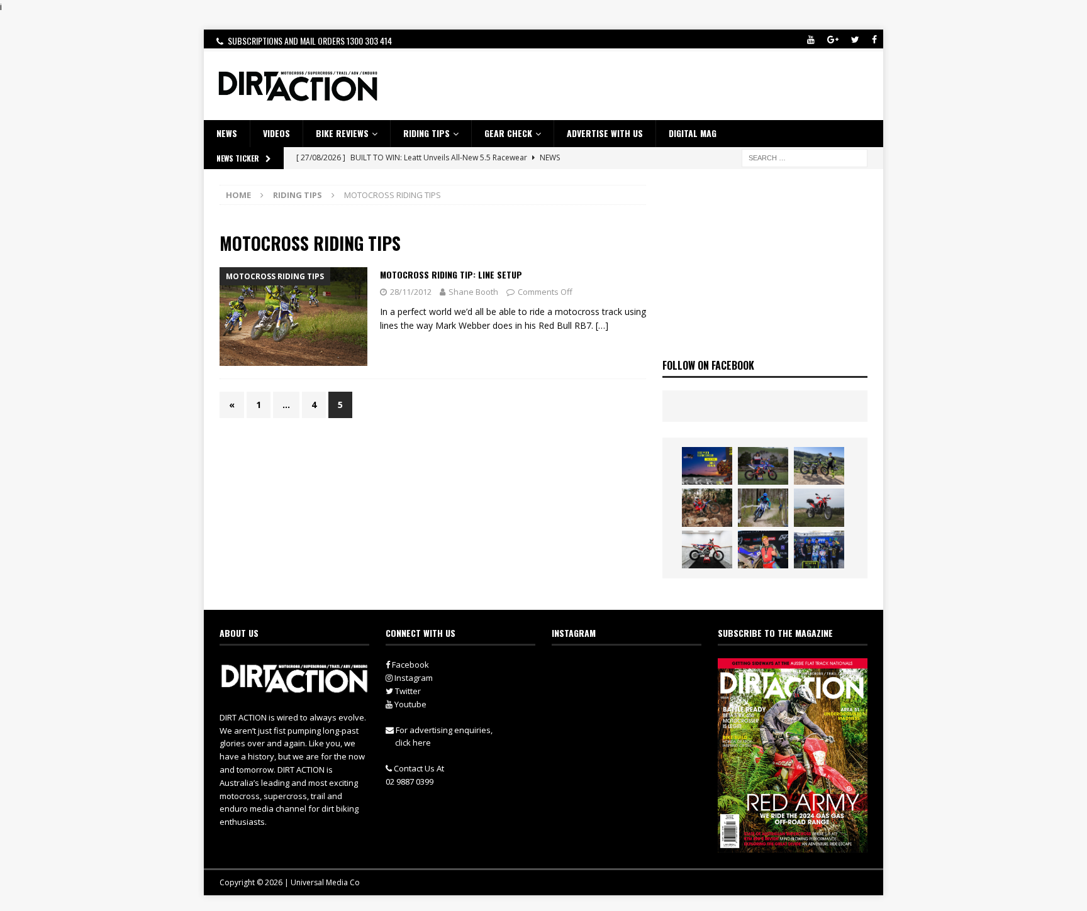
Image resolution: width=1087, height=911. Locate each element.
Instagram (413, 677)
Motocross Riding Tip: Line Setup (451, 274)
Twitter (407, 691)
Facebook (409, 664)
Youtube (409, 704)
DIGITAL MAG (692, 133)
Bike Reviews (342, 133)
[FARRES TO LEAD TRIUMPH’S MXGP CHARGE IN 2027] (819, 466)
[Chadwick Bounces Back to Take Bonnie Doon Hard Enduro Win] (763, 466)
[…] (602, 325)
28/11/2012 (411, 291)
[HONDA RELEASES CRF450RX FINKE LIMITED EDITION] (707, 549)
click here (413, 742)
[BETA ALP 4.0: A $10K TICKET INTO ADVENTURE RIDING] (819, 507)
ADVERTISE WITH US (605, 133)
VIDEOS (276, 133)
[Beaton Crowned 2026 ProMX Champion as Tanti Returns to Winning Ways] (819, 549)
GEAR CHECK (508, 133)
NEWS (226, 133)
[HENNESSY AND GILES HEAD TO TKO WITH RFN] (707, 507)
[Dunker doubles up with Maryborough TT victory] (763, 549)
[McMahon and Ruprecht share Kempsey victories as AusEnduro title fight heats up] (763, 507)
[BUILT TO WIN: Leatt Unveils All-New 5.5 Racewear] (707, 466)
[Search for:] (804, 157)
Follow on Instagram (634, 692)
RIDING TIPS (426, 133)
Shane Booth (473, 291)
